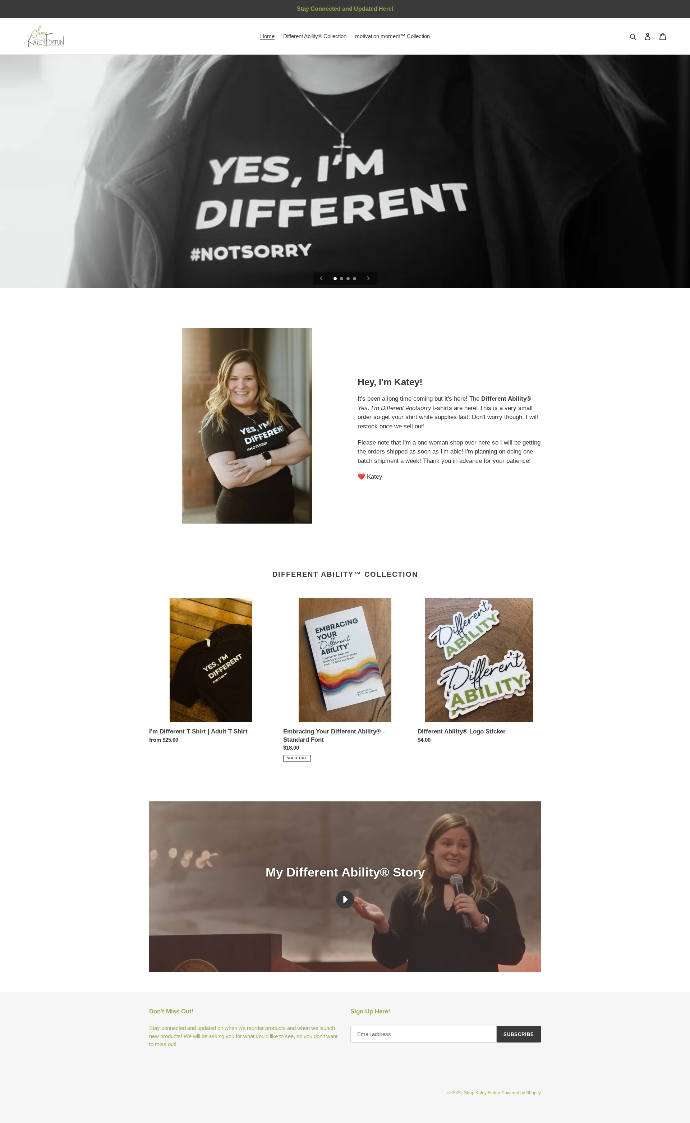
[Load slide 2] (342, 279)
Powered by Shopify (521, 1092)
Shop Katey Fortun (482, 1092)
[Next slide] (368, 278)
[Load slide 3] (348, 279)
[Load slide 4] (355, 279)
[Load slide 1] (336, 279)
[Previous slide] (321, 278)
